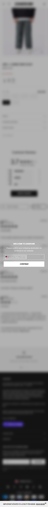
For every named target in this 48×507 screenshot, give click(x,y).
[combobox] (15, 257)
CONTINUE (24, 264)
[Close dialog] (45, 503)
